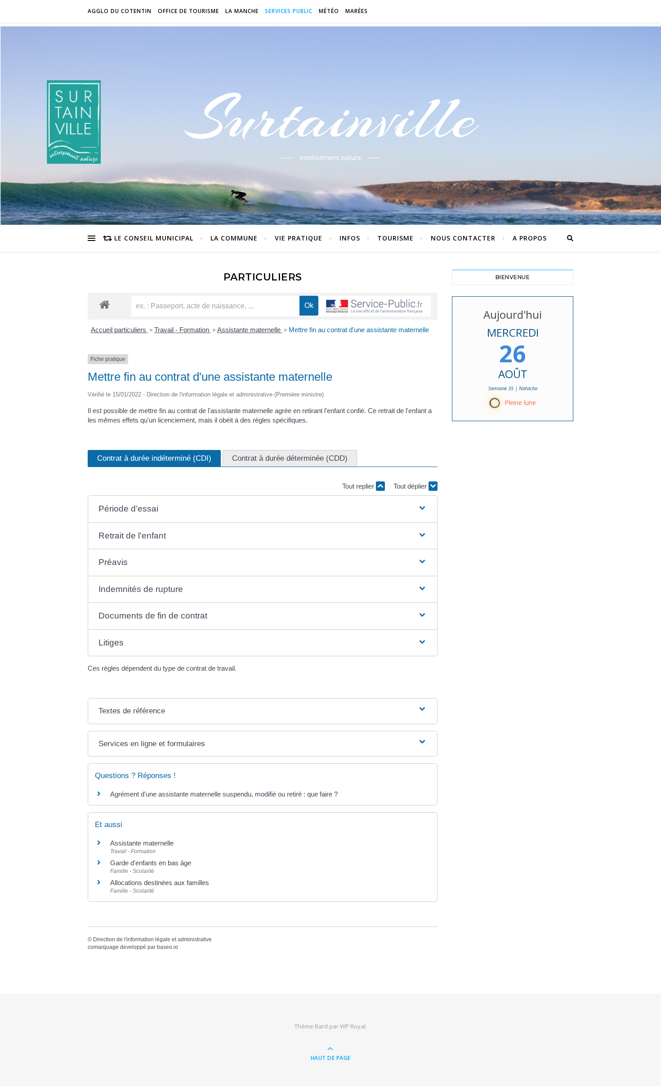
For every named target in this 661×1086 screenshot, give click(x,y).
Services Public (289, 11)
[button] (262, 509)
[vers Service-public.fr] (374, 306)
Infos (349, 238)
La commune (234, 238)
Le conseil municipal (153, 238)
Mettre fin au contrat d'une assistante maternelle (359, 330)
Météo (329, 11)
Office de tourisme (188, 11)
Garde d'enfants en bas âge (150, 863)
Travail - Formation (182, 330)
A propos (530, 238)
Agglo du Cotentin (120, 11)
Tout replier (359, 486)
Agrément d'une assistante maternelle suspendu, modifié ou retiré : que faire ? (224, 794)
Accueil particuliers (119, 330)
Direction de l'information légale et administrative (152, 939)
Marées (356, 11)
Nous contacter (463, 238)
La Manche (242, 11)
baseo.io (167, 947)
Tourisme (395, 238)
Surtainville (330, 118)
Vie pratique (298, 238)
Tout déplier (411, 486)
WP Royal (353, 1026)
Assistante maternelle (249, 330)
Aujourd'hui (512, 314)
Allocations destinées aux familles (159, 882)
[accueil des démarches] (104, 304)
